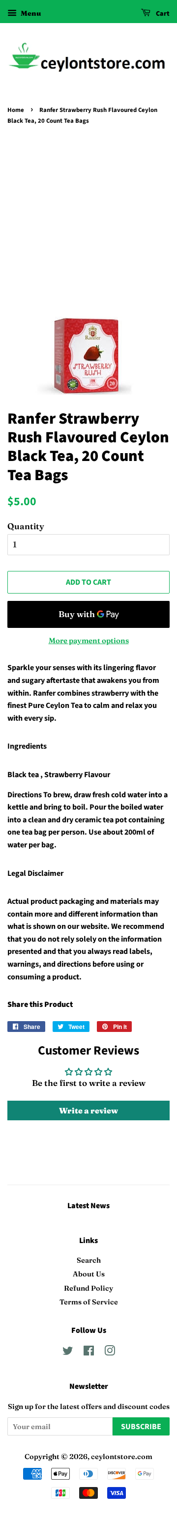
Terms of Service (88, 1302)
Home (15, 110)
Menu (30, 13)
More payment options (89, 640)
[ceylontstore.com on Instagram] (109, 1352)
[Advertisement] (88, 221)
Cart (162, 14)
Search (89, 1260)
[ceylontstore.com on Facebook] (88, 1352)
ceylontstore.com (121, 1456)
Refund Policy (88, 1288)
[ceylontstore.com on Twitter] (67, 1352)
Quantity (25, 526)
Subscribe (141, 1426)
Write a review (88, 1110)
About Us (89, 1274)
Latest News (88, 1205)
